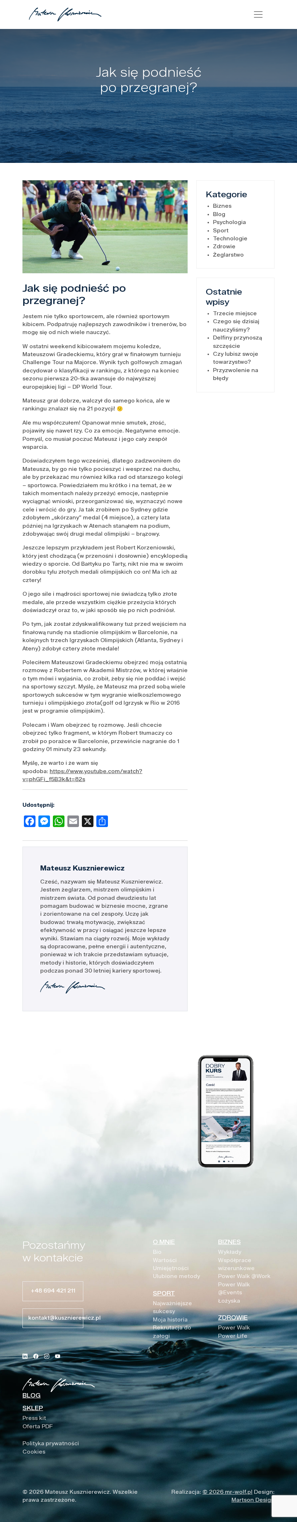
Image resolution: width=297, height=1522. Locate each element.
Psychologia (229, 222)
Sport (221, 231)
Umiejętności (171, 1268)
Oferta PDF (37, 1427)
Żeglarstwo (228, 255)
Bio (157, 1252)
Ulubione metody (176, 1276)
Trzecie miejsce (235, 314)
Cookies (33, 1452)
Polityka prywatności (50, 1444)
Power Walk (234, 1328)
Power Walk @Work (244, 1276)
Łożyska (229, 1301)
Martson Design (253, 1500)
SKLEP (32, 1408)
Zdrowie (224, 247)
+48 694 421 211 (53, 1291)
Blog (219, 214)
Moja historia (170, 1320)
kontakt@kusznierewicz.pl (55, 1318)
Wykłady (229, 1252)
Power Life (232, 1336)
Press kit (34, 1418)
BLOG (31, 1395)
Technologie (230, 239)
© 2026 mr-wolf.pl (227, 1492)
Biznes (222, 206)
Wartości (165, 1260)
